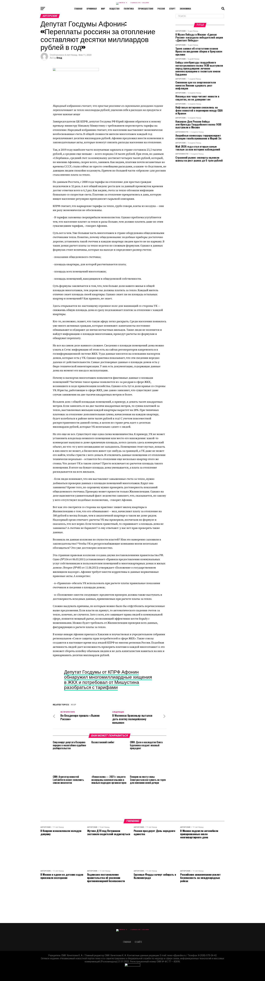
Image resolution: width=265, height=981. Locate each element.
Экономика (185, 8)
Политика (129, 8)
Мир (103, 8)
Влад (59, 58)
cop (74, 705)
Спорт (172, 8)
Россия (161, 8)
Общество (114, 8)
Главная (78, 8)
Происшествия (145, 8)
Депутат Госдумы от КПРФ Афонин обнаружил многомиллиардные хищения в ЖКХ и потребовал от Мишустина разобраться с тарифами (108, 679)
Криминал (92, 8)
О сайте (138, 941)
